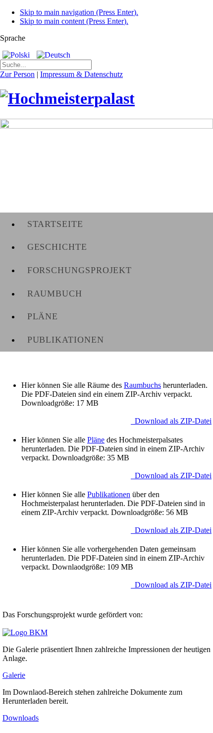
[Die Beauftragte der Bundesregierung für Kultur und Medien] (25, 632)
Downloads (20, 718)
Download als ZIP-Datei (171, 421)
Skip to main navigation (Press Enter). (79, 12)
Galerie (13, 675)
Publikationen (108, 494)
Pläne (96, 440)
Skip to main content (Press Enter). (74, 21)
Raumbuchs (142, 385)
